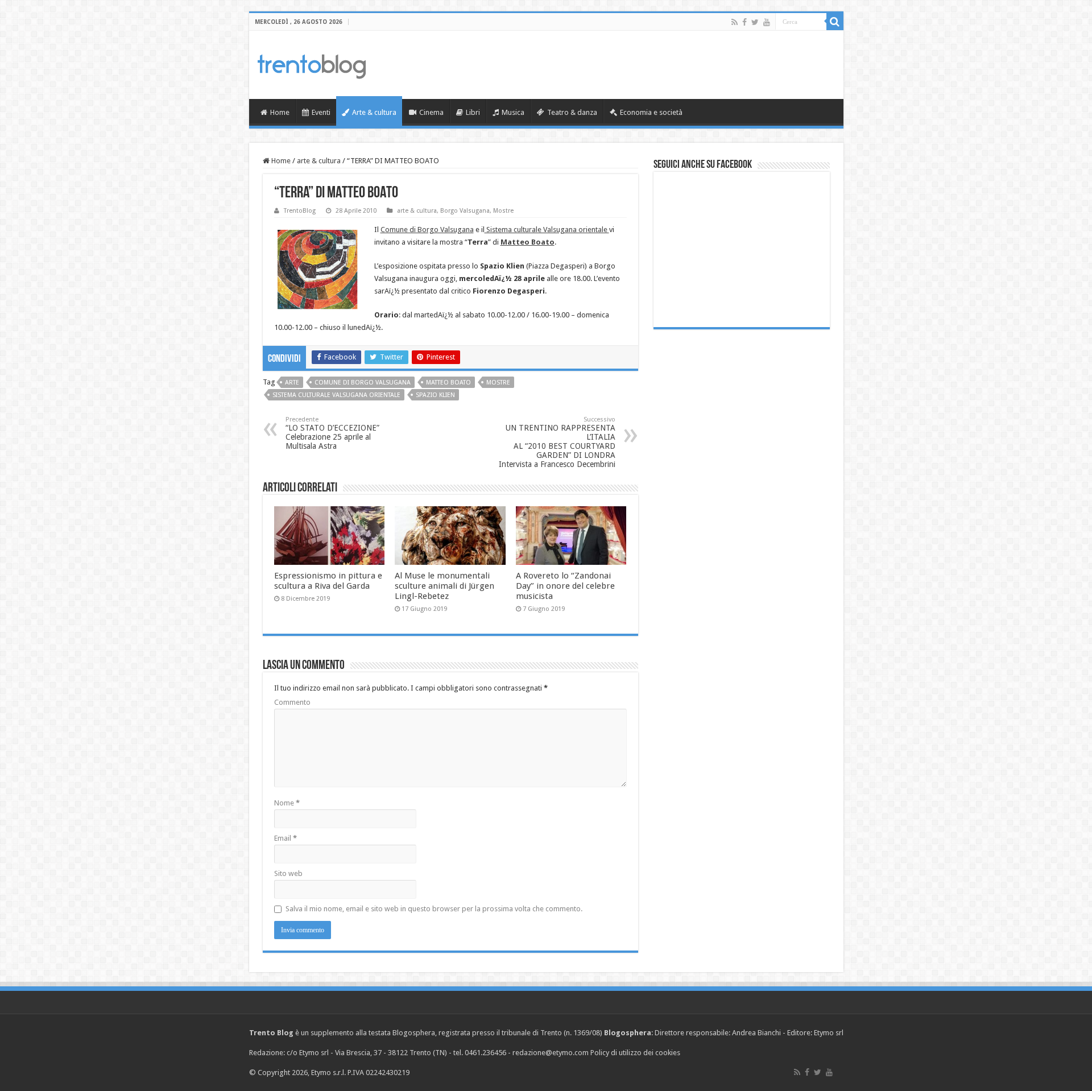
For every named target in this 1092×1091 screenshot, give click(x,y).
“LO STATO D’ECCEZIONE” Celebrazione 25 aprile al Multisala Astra (332, 433)
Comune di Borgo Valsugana (427, 229)
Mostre (503, 210)
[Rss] (734, 22)
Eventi (321, 112)
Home (279, 112)
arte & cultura (319, 160)
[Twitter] (755, 22)
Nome (287, 803)
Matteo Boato (448, 382)
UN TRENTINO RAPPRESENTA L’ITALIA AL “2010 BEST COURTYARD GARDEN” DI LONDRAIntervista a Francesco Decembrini (557, 442)
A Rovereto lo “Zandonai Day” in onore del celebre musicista (565, 586)
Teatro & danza (572, 112)
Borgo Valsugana (465, 210)
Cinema (431, 112)
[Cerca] (834, 21)
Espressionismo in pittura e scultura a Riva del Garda (328, 581)
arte (292, 382)
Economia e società (651, 112)
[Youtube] (766, 22)
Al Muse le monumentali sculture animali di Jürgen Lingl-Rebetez (444, 586)
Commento (292, 702)
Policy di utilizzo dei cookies (635, 1052)
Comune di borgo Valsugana (363, 382)
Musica (513, 112)
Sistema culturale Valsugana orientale (547, 229)
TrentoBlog (300, 210)
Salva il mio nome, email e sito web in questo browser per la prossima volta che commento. (434, 908)
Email (285, 838)
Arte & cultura (374, 112)
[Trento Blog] (312, 64)
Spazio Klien (435, 395)
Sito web (288, 873)
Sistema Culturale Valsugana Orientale (336, 395)
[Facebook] (744, 22)
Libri (473, 112)
